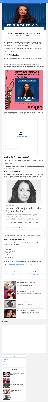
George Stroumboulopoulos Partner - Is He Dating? (20, 264)
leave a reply (38, 35)
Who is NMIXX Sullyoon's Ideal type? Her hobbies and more (27, 291)
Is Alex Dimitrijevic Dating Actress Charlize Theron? (26, 282)
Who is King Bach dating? (21, 301)
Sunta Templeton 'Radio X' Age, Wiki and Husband (17, 374)
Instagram (17, 261)
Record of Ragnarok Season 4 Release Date (17, 397)
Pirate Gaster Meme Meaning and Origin (16, 385)
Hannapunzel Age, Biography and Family (16, 391)
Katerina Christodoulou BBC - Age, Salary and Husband (16, 379)
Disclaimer (6, 365)
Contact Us (6, 361)
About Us (5, 359)
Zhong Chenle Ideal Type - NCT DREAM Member (25, 310)
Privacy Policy (6, 363)
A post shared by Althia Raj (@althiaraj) (20, 152)
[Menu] (1, 1)
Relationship (13, 35)
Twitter (35, 227)
